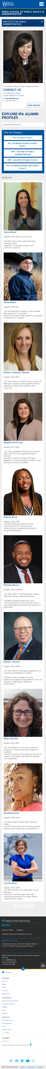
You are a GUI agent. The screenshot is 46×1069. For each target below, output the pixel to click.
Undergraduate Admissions (10, 1001)
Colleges (4, 1007)
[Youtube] (27, 1061)
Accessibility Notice (7, 1020)
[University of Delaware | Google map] (31, 1045)
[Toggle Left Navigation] (42, 22)
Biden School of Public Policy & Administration (23, 12)
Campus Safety (6, 1029)
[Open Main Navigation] (41, 4)
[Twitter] (33, 1061)
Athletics (4, 984)
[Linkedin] (22, 1061)
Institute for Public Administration (14, 22)
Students (19, 930)
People (6, 925)
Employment (6, 993)
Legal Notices (31, 1067)
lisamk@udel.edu (12, 98)
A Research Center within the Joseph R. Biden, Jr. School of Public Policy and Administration (20, 945)
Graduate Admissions (8, 1004)
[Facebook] (16, 1061)
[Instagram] (11, 1061)
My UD (4, 1026)
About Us (4, 981)
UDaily (4, 987)
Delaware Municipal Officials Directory (17, 934)
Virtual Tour (5, 990)
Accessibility (39, 1067)
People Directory (7, 1023)
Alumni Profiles (7, 930)
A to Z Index (5, 1032)
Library (4, 1010)
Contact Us (5, 1041)
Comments (23, 1067)
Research (4, 1013)
